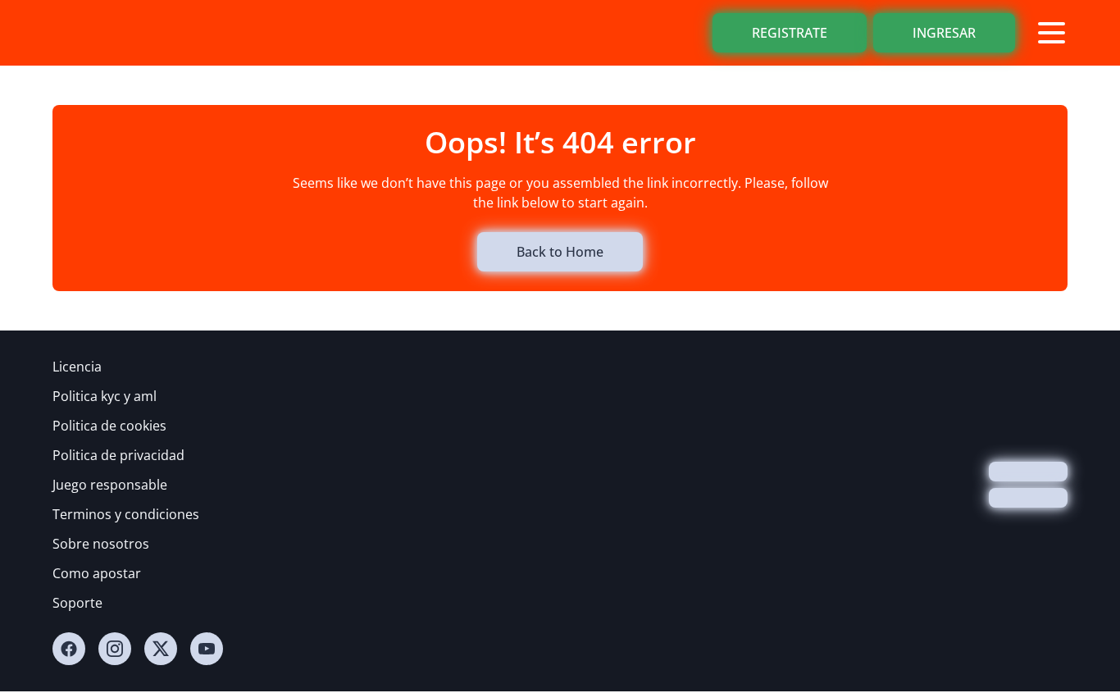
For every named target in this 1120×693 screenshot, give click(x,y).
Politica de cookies (109, 426)
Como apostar (96, 573)
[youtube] (206, 648)
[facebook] (68, 648)
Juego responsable (109, 485)
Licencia (77, 367)
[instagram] (114, 648)
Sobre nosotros (100, 544)
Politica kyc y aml (104, 396)
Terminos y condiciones (125, 514)
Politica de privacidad (118, 455)
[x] (160, 648)
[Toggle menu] (1051, 32)
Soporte (77, 603)
